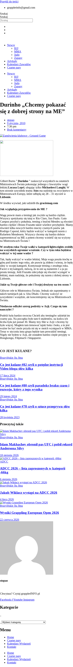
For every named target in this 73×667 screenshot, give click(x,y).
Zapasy (18, 57)
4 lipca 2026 (7, 499)
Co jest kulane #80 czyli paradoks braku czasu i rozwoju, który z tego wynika (34, 387)
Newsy (11, 45)
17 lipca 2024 (7, 375)
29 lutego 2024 (8, 396)
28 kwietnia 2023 (9, 417)
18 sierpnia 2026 (9, 455)
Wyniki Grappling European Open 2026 (29, 513)
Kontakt (11, 646)
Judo (16, 54)
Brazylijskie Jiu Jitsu (11, 357)
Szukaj (4, 13)
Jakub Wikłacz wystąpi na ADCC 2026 (28, 492)
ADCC (4, 461)
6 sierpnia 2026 (8, 479)
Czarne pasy (14, 67)
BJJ (16, 48)
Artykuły (12, 61)
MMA (17, 51)
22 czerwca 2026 (9, 519)
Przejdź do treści (9, 1)
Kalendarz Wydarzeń (19, 643)
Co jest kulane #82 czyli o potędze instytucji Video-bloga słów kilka (31, 366)
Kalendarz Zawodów (19, 64)
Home (10, 637)
